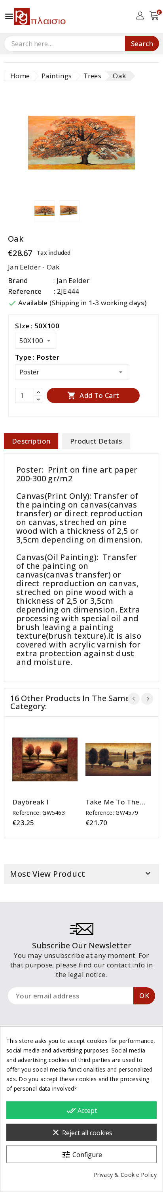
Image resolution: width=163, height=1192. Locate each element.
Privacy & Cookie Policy (125, 1174)
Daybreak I (30, 802)
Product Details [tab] (96, 441)
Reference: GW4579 (111, 812)
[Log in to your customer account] (140, 14)
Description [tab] (31, 441)
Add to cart (93, 395)
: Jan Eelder (71, 280)
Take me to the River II (112, 802)
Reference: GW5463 (38, 812)
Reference (25, 291)
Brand (18, 280)
